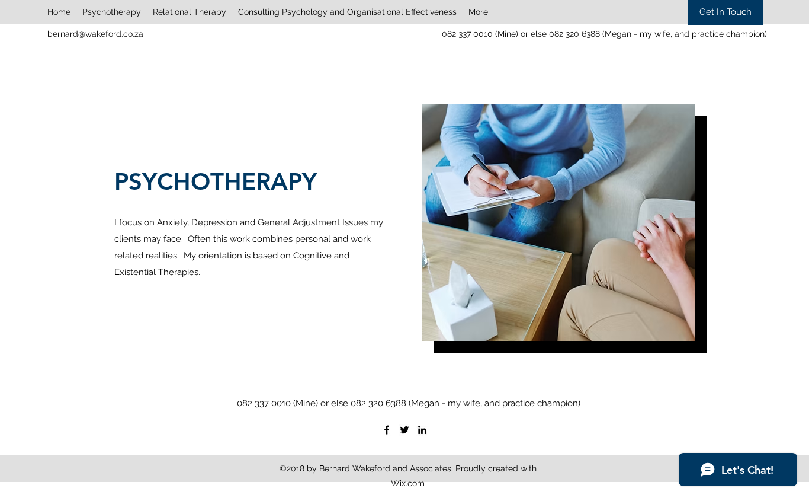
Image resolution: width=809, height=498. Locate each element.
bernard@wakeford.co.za (95, 34)
